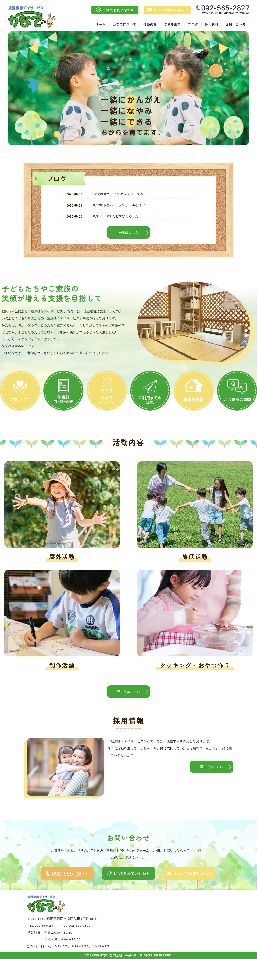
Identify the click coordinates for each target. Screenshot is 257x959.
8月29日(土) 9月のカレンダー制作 (118, 194)
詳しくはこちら (128, 692)
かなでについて (124, 24)
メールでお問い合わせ (170, 10)
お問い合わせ (235, 24)
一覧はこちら (128, 232)
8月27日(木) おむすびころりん (116, 216)
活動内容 (150, 24)
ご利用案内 (172, 24)
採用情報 (211, 24)
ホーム (101, 24)
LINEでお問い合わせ (118, 10)
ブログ (193, 24)
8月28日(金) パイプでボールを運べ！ (120, 205)
